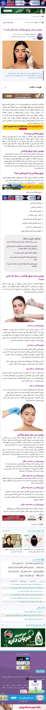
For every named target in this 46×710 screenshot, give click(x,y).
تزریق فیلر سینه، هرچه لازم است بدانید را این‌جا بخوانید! (22, 265)
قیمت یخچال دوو (26, 571)
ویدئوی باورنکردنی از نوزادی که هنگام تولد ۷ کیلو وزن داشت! (26, 584)
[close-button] (28, 678)
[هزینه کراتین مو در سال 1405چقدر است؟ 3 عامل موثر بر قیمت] (34, 541)
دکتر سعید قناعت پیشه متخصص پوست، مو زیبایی (24, 35)
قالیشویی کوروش (38, 571)
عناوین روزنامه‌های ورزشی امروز (34, 619)
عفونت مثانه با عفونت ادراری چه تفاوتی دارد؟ (30, 602)
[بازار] (23, 667)
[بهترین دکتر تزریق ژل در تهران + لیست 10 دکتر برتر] (12, 541)
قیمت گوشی (39, 567)
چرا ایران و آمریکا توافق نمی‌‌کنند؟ (33, 612)
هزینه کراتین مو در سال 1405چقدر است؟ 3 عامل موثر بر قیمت (34, 550)
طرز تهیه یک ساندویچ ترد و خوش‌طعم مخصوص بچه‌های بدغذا (26, 588)
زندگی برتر (9, 688)
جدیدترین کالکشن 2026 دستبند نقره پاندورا (21, 567)
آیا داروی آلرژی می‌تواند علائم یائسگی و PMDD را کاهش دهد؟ (26, 598)
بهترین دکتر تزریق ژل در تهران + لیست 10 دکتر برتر (13, 550)
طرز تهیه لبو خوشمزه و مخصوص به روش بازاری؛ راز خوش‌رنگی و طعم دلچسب (22, 247)
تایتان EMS (39, 575)
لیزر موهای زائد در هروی (27, 575)
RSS (4, 688)
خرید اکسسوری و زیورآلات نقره (34, 563)
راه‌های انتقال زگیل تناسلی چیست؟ (25, 253)
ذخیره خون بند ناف (17, 563)
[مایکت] (23, 659)
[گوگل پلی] (23, 663)
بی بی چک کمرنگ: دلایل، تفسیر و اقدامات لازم (22, 242)
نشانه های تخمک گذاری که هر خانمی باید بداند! (23, 258)
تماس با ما (6, 685)
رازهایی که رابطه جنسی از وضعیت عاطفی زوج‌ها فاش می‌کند (26, 595)
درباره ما (13, 685)
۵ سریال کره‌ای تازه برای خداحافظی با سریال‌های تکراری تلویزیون (24, 615)
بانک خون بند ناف (14, 571)
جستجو (19, 685)
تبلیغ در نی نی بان (19, 688)
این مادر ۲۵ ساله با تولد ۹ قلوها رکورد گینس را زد (30, 591)
